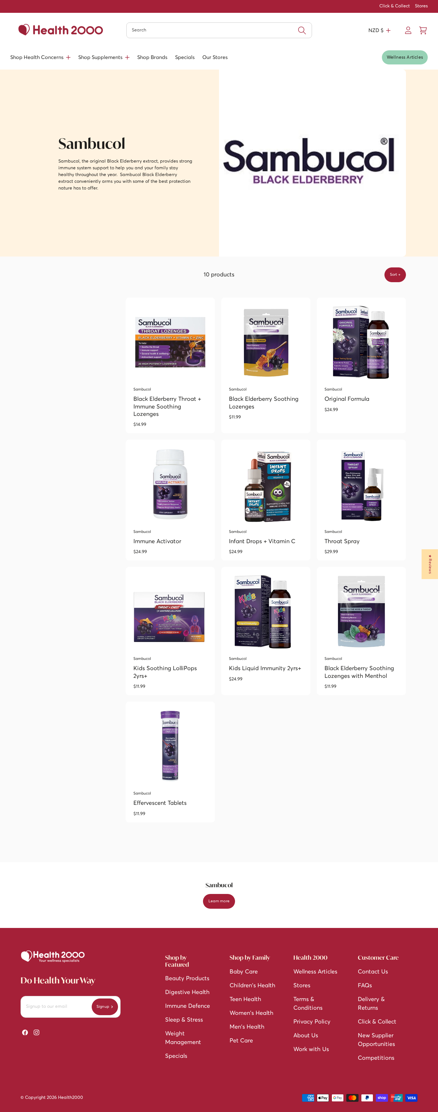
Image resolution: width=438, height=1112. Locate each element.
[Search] (302, 30)
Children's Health (252, 986)
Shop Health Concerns (36, 57)
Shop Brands (152, 57)
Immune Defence (187, 1006)
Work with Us (311, 1049)
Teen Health (245, 999)
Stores (421, 6)
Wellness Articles (405, 57)
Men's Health (247, 1027)
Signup (103, 1007)
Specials (185, 57)
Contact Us (373, 972)
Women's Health (252, 1013)
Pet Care (241, 1041)
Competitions (376, 1058)
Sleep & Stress (184, 1020)
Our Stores (215, 57)
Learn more (219, 901)
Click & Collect (394, 6)
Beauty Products (187, 978)
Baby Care (244, 972)
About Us (305, 1036)
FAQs (365, 986)
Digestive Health (187, 992)
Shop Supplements (100, 57)
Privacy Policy (312, 1022)
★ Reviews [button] (430, 564)
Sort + (395, 275)
